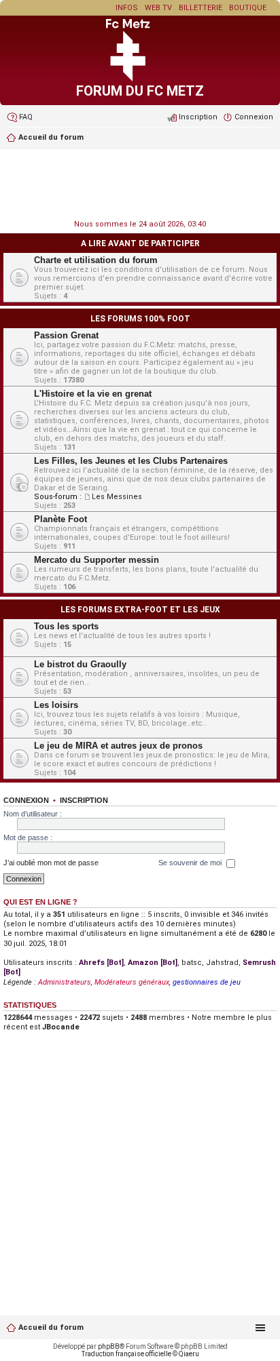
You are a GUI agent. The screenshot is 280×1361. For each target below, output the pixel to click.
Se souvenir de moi (191, 863)
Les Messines (117, 496)
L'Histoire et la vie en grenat (93, 394)
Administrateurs (64, 982)
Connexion (26, 800)
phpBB (109, 1346)
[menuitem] (20, 117)
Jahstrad (222, 962)
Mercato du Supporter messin (96, 560)
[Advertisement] (140, 186)
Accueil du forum (51, 1327)
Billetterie (200, 7)
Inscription (84, 800)
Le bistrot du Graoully (80, 664)
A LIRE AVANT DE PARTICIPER (140, 243)
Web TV (158, 7)
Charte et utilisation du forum (96, 260)
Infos (127, 7)
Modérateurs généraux (131, 982)
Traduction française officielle (126, 1354)
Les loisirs (56, 705)
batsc (191, 962)
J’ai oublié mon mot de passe (51, 863)
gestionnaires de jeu (207, 982)
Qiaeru (189, 1354)
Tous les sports (66, 626)
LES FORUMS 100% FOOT (140, 318)
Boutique (247, 7)
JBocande (61, 1027)
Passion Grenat (66, 335)
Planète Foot (60, 519)
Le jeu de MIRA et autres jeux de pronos (118, 746)
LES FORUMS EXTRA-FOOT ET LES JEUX (140, 609)
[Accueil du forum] (140, 79)
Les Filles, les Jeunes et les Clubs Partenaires (131, 461)
